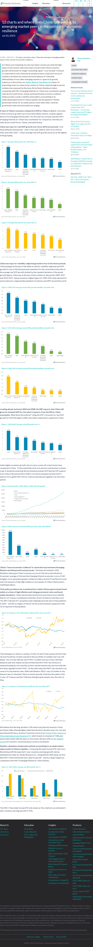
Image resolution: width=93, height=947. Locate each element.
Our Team (4, 829)
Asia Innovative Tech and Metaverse (82, 839)
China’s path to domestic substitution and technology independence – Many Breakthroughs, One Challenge (81, 147)
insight (10, 57)
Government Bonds (79, 82)
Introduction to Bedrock (57, 829)
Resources (66, 3)
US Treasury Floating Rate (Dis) (82, 866)
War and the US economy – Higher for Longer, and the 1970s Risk (81, 123)
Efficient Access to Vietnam (55, 849)
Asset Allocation (30, 832)
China (74, 65)
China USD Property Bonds (80, 860)
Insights (35, 3)
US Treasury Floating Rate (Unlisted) (82, 876)
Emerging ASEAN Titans (82, 843)
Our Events (4, 832)
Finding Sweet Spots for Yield (57, 870)
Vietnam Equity (78, 846)
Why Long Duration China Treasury (58, 855)
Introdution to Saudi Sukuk (58, 883)
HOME (2, 57)
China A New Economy (81, 832)
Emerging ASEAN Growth (58, 845)
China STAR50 (78, 835)
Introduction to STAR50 (57, 837)
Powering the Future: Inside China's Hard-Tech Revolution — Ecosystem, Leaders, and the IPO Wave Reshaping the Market (81, 110)
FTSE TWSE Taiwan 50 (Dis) (81, 882)
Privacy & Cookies (33, 937)
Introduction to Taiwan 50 (58, 880)
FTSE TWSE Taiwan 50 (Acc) (81, 887)
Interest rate (77, 78)
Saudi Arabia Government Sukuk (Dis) (82, 898)
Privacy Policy (61, 937)
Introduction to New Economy (56, 833)
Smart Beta (28, 829)
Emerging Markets (79, 74)
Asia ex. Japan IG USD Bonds (81, 892)
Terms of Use (48, 937)
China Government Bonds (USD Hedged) (82, 855)
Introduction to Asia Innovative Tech (56, 841)
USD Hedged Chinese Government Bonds (56, 860)
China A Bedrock (79, 829)
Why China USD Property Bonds (58, 865)
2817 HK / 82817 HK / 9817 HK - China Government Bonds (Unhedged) (81, 179)
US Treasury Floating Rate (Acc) (82, 871)
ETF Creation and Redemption (30, 836)
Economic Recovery (79, 70)
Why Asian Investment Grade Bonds (57, 876)
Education (46, 3)
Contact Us (4, 835)
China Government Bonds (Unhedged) (82, 850)
